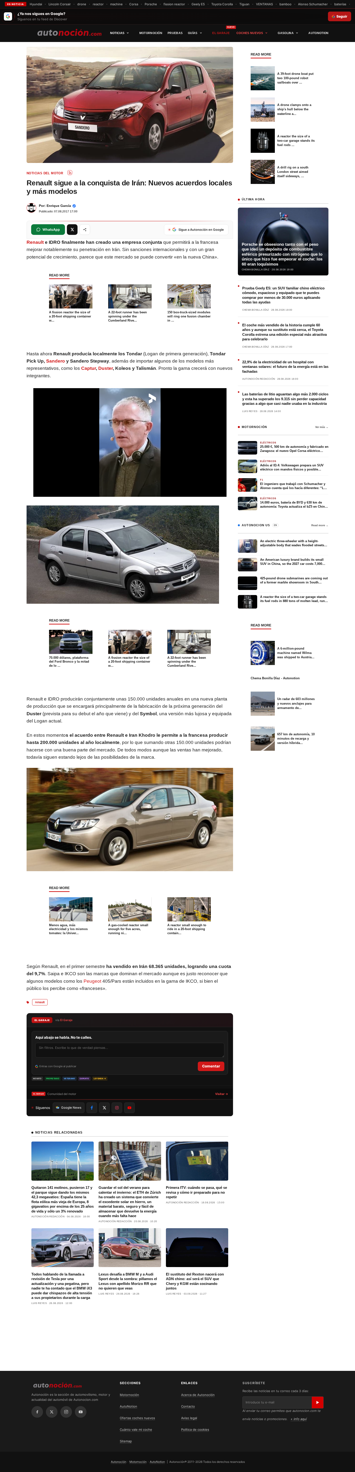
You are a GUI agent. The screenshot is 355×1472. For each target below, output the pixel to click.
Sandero (55, 361)
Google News (71, 1107)
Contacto (188, 1406)
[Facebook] (37, 1412)
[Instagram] (66, 1412)
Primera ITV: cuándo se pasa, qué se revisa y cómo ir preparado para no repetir (196, 1192)
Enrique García (59, 206)
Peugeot (92, 981)
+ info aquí (299, 1419)
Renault (35, 242)
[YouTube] (80, 1412)
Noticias (117, 33)
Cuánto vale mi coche (136, 1429)
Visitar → (221, 1094)
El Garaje (221, 33)
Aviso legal (189, 1418)
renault (40, 1002)
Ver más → (321, 427)
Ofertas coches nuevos (137, 1418)
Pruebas (175, 33)
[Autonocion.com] (69, 32)
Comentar (211, 1066)
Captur (88, 368)
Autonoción (118, 1462)
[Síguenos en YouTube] (129, 1107)
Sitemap (126, 1441)
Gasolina (285, 33)
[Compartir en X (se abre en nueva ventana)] (72, 229)
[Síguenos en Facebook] (91, 1107)
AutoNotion (318, 33)
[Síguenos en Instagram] (117, 1107)
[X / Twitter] (51, 1412)
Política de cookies (195, 1429)
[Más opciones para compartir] (84, 229)
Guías (193, 33)
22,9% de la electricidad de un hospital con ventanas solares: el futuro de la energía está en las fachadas (285, 366)
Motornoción (150, 33)
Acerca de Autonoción (198, 1395)
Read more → (319, 525)
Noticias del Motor (45, 173)
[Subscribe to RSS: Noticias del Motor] (69, 172)
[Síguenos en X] (104, 1107)
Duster (105, 368)
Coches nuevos (249, 33)
